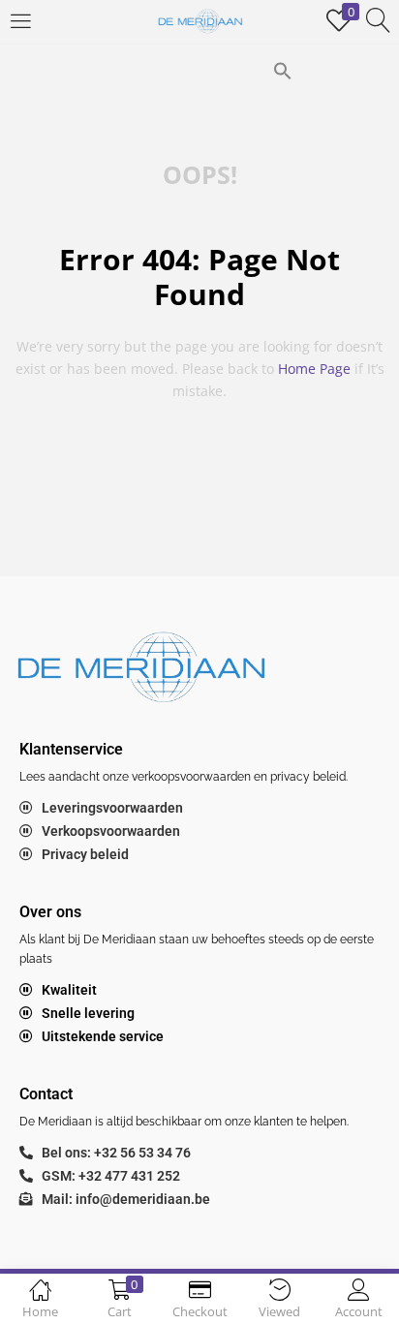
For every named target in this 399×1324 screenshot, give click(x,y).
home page (314, 368)
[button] (282, 69)
